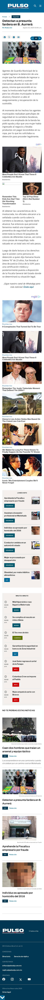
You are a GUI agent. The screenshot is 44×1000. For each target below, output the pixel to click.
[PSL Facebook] (3, 980)
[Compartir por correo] (18, 37)
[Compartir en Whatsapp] (13, 37)
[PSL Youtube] (29, 980)
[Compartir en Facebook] (4, 37)
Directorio (6, 956)
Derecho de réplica (21, 956)
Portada (4, 16)
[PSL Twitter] (20, 980)
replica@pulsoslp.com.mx (12, 970)
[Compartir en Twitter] (9, 37)
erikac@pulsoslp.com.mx (12, 966)
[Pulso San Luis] (18, 6)
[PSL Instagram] (12, 980)
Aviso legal (6, 992)
